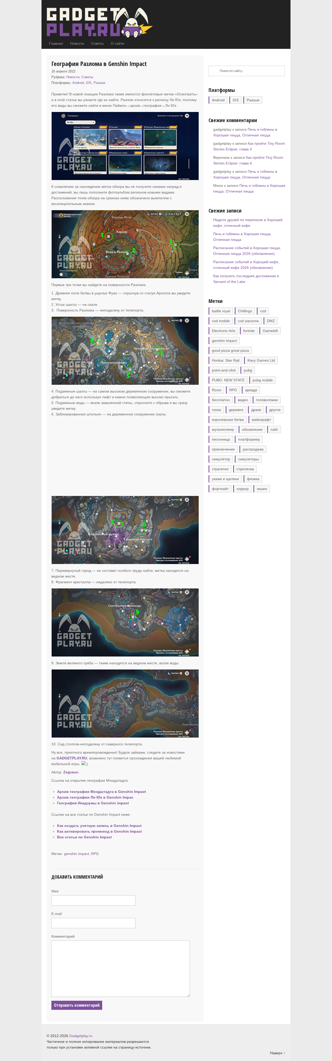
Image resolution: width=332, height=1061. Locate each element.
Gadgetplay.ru (80, 1036)
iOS (89, 83)
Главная (56, 43)
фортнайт (220, 489)
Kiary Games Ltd (261, 360)
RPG (95, 854)
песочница (221, 439)
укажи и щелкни (225, 479)
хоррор (243, 489)
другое (275, 410)
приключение (223, 449)
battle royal (221, 311)
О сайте (117, 43)
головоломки (267, 400)
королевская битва (228, 419)
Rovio (216, 390)
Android (78, 83)
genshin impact (76, 854)
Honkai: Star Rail (225, 360)
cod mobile (221, 321)
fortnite (249, 331)
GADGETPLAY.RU (72, 758)
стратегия (220, 469)
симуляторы (248, 459)
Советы (97, 43)
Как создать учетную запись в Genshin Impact (99, 826)
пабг (274, 429)
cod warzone (248, 321)
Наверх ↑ (277, 1053)
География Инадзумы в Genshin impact (93, 803)
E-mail (56, 914)
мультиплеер (223, 429)
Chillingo (245, 311)
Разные (99, 83)
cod (263, 311)
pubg (248, 370)
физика (253, 479)
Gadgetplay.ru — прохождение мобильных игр (104, 23)
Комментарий (63, 936)
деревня (236, 410)
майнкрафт (261, 419)
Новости (77, 43)
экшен (262, 489)
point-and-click (224, 370)
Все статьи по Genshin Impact (84, 837)
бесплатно (221, 400)
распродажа (253, 449)
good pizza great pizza (230, 350)
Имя (55, 891)
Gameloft (270, 331)
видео (243, 400)
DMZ (271, 321)
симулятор (221, 459)
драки (256, 410)
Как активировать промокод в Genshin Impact (99, 831)
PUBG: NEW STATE (228, 380)
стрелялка (245, 469)
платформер (249, 439)
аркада (251, 390)
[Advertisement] (125, 456)
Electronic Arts (223, 331)
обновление (252, 429)
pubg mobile (263, 380)
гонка (216, 410)
